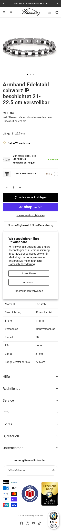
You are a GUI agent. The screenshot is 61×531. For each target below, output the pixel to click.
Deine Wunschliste (19, 143)
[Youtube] (34, 523)
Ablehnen (28, 282)
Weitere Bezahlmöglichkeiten (31, 215)
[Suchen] (11, 12)
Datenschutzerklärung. (21, 264)
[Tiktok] (39, 523)
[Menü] (4, 12)
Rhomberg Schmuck (34, 515)
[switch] (53, 526)
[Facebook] (21, 523)
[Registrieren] (53, 470)
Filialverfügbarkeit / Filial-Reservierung (31, 225)
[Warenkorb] (57, 12)
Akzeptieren (29, 273)
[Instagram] (27, 523)
